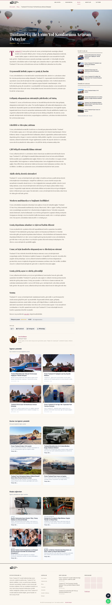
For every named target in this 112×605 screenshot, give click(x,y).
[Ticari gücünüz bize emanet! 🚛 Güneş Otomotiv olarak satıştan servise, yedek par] (93, 586)
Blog (78, 2)
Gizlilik (66, 602)
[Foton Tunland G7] (14, 2)
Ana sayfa (12, 7)
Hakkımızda (68, 2)
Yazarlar (43, 587)
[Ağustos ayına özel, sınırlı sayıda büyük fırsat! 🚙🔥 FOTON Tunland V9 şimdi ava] (99, 580)
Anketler (88, 2)
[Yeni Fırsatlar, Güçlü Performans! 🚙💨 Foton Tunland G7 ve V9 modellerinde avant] (99, 586)
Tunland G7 (18, 51)
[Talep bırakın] (108, 595)
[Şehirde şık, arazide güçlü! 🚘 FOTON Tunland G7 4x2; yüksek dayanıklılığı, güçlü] (87, 580)
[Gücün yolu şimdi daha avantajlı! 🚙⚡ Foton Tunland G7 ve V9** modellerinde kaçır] (87, 586)
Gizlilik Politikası (45, 593)
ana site (26, 314)
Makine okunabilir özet (83, 115)
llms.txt (90, 115)
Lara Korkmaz (33, 30)
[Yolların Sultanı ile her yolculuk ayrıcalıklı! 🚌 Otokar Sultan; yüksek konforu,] (93, 580)
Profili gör (87, 591)
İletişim (98, 2)
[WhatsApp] (108, 601)
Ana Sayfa (57, 2)
